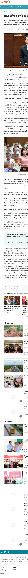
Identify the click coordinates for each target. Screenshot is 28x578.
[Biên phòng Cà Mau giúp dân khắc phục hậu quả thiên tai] (13, 493)
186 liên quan (25, 29)
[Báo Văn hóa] (23, 316)
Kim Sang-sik (21, 559)
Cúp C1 (16, 559)
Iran (14, 561)
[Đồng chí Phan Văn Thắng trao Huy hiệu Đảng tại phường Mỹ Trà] (13, 477)
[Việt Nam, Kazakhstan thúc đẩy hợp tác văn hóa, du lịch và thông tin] (12, 300)
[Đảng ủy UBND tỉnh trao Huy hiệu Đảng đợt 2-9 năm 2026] (13, 445)
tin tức (2, 563)
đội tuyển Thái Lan (4, 557)
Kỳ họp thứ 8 (8, 289)
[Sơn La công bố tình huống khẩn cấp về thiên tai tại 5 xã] (13, 331)
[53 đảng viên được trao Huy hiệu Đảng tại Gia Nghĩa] (13, 540)
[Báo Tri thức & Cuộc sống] (26, 410)
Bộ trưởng (22, 289)
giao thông (20, 563)
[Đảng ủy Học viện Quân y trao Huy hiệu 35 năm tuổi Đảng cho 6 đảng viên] (13, 508)
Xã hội (5, 12)
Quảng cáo (2, 573)
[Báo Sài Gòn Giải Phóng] (25, 460)
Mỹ (7, 561)
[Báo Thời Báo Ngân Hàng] (26, 345)
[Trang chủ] (5, 2)
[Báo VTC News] (25, 380)
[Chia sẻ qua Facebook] (5, 281)
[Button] (11, 29)
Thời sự (12, 12)
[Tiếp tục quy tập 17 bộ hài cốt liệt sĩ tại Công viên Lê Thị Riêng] (13, 524)
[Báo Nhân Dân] (25, 328)
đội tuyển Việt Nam (20, 561)
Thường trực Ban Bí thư (14, 557)
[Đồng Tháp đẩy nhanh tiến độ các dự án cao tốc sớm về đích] (13, 366)
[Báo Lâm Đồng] (25, 536)
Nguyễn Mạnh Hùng (9, 286)
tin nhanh (6, 218)
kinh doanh (7, 109)
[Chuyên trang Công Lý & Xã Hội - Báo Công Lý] (25, 523)
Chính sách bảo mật (3, 572)
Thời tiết (22, 557)
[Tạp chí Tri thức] (25, 428)
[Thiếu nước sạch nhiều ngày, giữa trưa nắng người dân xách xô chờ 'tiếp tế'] (13, 396)
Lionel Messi (3, 561)
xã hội (11, 88)
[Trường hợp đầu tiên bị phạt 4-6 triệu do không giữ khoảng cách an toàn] (13, 430)
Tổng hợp (14, 569)
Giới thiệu (2, 569)
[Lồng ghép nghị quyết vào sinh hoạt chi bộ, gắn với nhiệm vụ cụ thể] (13, 461)
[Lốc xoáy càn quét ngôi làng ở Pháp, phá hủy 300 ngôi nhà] (13, 412)
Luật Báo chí (17, 286)
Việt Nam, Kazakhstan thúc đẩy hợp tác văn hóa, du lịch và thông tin (12, 308)
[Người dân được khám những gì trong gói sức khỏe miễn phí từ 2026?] (13, 381)
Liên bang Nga (11, 559)
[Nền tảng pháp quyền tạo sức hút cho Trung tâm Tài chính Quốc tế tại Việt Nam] (13, 346)
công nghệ (18, 209)
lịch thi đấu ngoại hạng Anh (10, 563)
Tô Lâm (11, 561)
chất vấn (17, 289)
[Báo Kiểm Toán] (7, 29)
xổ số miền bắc (4, 559)
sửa (13, 289)
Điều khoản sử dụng (3, 570)
